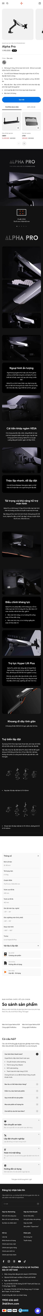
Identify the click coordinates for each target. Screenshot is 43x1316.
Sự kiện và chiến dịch (9, 1223)
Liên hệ (4, 1237)
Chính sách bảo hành (9, 1255)
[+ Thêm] (18, 128)
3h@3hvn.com (10, 1303)
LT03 (23, 136)
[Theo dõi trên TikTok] (24, 1261)
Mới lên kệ (31, 107)
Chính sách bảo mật (9, 1244)
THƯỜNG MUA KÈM (11, 107)
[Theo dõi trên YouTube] (19, 1261)
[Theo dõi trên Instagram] (8, 1261)
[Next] (24, 143)
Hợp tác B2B (28, 1223)
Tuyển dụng (28, 1240)
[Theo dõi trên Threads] (14, 1261)
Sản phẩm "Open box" (31, 1226)
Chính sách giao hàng (9, 1248)
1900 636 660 (10, 1300)
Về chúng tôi (28, 1237)
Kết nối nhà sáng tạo (9, 1216)
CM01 (4, 136)
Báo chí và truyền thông (10, 1219)
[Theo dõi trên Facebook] (3, 1261)
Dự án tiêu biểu (29, 1216)
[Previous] (19, 143)
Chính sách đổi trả (8, 1251)
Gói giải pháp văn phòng (32, 1219)
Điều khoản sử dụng (9, 1240)
